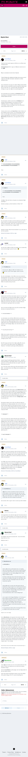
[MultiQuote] (2, 123)
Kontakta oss (18, 752)
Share (7, 708)
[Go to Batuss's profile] (2, 511)
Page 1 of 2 (13, 51)
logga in (3, 692)
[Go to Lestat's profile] (2, 244)
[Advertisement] (14, 22)
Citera (5, 122)
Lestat (6, 243)
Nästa (23, 51)
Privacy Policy (10, 752)
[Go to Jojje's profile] (2, 160)
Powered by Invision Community (14, 755)
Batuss (6, 510)
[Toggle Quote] (3, 187)
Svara (14, 46)
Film (10, 42)
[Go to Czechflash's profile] (2, 59)
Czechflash (4, 40)
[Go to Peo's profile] (2, 292)
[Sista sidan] (26, 51)
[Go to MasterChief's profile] (2, 356)
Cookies (24, 752)
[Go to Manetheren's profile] (2, 661)
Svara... (5, 700)
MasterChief (8, 355)
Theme (4, 752)
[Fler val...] (25, 59)
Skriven (10, 60)
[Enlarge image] (18, 248)
